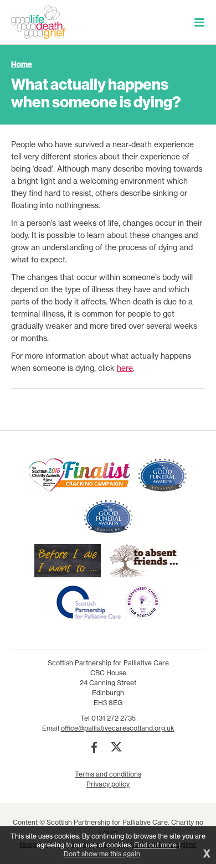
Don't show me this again (102, 854)
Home (21, 64)
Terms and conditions (108, 774)
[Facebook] (94, 747)
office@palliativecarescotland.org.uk (117, 728)
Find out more (155, 845)
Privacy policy (108, 784)
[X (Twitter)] (116, 747)
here (125, 368)
